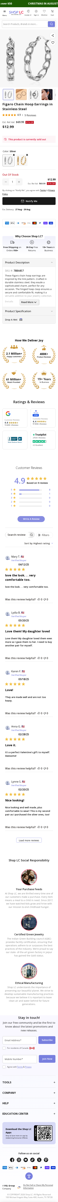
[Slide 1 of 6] (8, 94)
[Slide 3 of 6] (34, 94)
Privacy (28, 1066)
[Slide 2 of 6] (21, 94)
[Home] (16, 13)
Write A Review (31, 518)
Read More (27, 302)
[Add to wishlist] (53, 43)
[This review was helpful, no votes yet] (39, 599)
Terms (20, 1066)
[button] (8, 160)
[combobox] (25, 24)
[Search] (51, 24)
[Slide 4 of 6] (47, 94)
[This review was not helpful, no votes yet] (45, 599)
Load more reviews (29, 840)
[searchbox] (17, 534)
